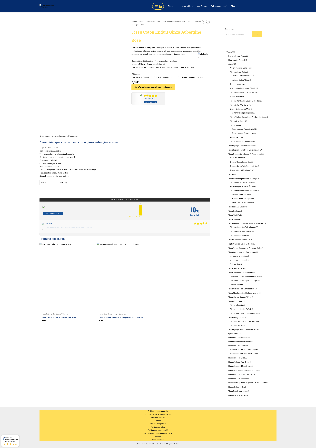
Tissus (170, 6)
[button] (174, 6)
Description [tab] (44, 136)
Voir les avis (150, 102)
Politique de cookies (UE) (158, 430)
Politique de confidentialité (158, 411)
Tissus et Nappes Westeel (85, 6)
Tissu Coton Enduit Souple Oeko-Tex (165, 21)
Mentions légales (158, 417)
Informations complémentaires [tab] (65, 136)
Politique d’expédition (158, 424)
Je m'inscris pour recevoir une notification (153, 87)
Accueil (134, 21)
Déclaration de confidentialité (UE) (158, 433)
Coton (147, 21)
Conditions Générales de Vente (158, 414)
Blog (233, 6)
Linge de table (185, 6)
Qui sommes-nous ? (219, 6)
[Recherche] (257, 34)
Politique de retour (158, 427)
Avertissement (158, 439)
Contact (158, 421)
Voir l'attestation (53, 213)
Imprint (158, 436)
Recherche (229, 29)
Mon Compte (202, 6)
